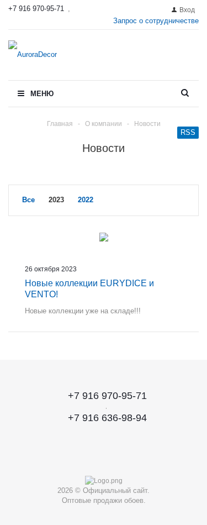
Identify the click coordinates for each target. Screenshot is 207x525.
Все (28, 200)
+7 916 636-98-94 (107, 417)
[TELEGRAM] (103, 456)
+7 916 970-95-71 (36, 8)
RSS (188, 132)
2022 (85, 200)
